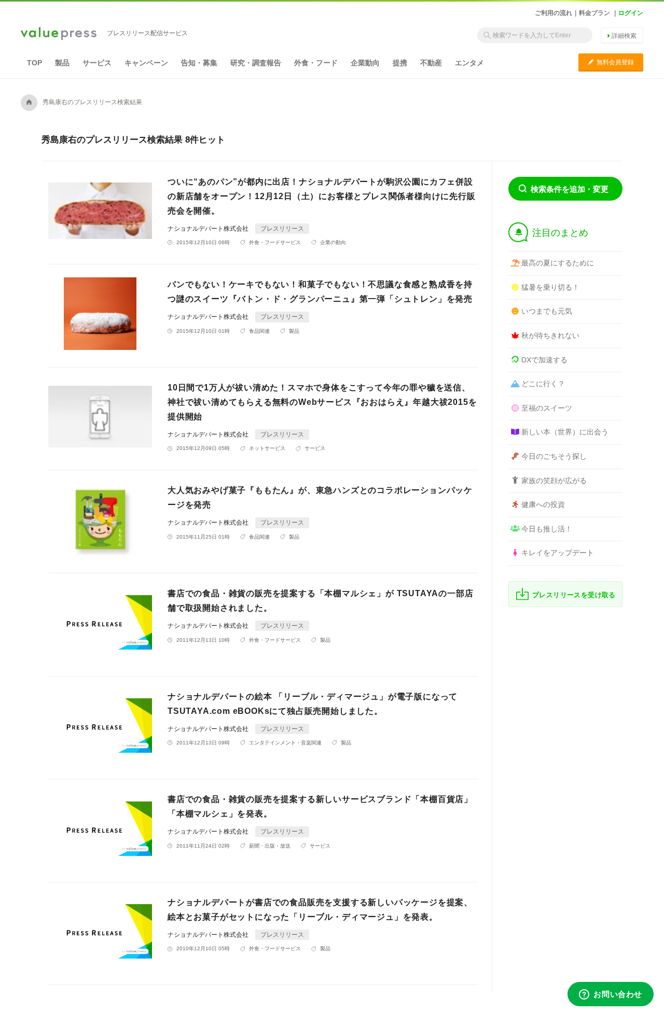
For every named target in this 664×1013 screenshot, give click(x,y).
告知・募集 (199, 63)
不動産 (431, 63)
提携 (400, 63)
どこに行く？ (543, 383)
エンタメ (469, 63)
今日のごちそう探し (554, 456)
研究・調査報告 (255, 63)
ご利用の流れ (553, 13)
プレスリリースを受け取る (574, 595)
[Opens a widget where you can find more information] (611, 995)
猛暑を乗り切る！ (550, 287)
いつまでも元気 (546, 311)
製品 (62, 63)
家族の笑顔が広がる (554, 480)
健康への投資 (543, 504)
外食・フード (316, 63)
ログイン (630, 13)
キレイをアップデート (557, 552)
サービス (97, 63)
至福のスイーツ (546, 408)
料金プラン (594, 13)
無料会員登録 (611, 62)
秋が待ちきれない (550, 335)
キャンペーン (146, 63)
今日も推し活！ (546, 529)
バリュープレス (58, 34)
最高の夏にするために (557, 263)
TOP (34, 63)
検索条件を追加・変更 (569, 189)
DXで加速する (544, 360)
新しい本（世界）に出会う (564, 432)
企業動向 (365, 63)
